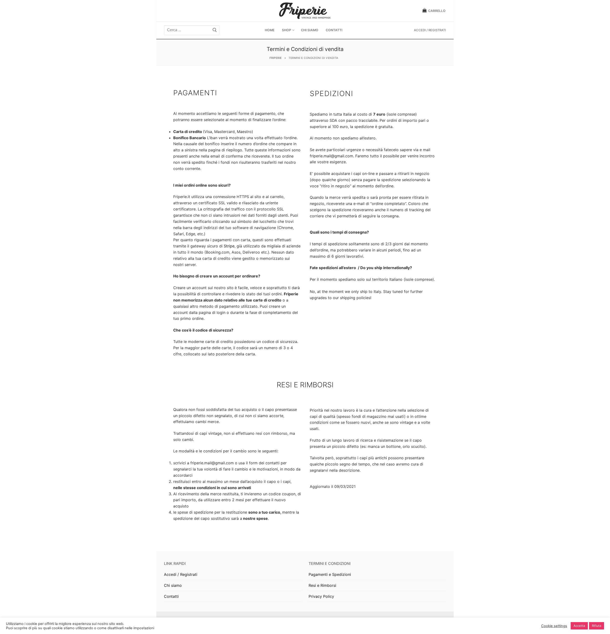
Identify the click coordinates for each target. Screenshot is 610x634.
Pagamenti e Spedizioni (330, 574)
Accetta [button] (579, 626)
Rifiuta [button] (596, 626)
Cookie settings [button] (554, 626)
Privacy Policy (321, 596)
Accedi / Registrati (430, 30)
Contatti (171, 596)
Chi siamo (173, 585)
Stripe (229, 246)
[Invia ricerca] (214, 30)
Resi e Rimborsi (322, 585)
